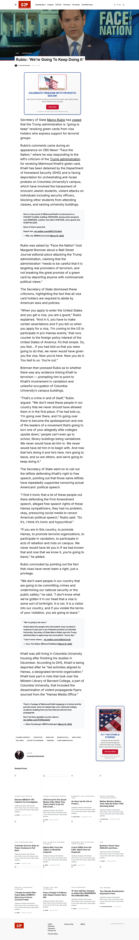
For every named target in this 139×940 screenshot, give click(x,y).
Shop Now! (52, 107)
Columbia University (23, 737)
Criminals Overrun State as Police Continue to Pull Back (27, 848)
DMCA (83, 924)
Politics (74, 798)
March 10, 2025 (65, 724)
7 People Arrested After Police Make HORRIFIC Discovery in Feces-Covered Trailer (25, 896)
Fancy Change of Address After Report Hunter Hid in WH (55, 894)
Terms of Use (68, 924)
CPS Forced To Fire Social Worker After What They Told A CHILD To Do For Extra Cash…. (54, 803)
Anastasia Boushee (35, 756)
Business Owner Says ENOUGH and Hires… (109, 847)
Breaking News (75, 796)
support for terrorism (35, 740)
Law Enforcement (27, 53)
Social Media (60, 842)
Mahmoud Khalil (63, 737)
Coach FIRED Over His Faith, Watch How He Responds (81, 849)
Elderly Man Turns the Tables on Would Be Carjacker (53, 849)
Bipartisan (102, 796)
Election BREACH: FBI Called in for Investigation (26, 801)
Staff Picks (63, 796)
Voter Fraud (28, 796)
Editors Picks (18, 887)
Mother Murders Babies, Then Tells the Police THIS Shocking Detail (111, 803)
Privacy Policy (53, 934)
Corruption (18, 796)
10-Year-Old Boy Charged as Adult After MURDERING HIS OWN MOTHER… (83, 893)
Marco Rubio (56, 120)
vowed (76, 120)
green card (50, 737)
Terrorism (50, 740)
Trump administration (65, 159)
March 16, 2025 (57, 236)
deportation (38, 737)
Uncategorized (47, 844)
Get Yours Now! (110, 751)
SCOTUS (74, 844)
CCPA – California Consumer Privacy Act (52, 927)
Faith (82, 842)
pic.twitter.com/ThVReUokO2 (36, 720)
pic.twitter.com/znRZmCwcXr (57, 639)
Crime (17, 53)
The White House (47, 889)
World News (107, 887)
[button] (16, 5)
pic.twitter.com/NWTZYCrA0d (48, 231)
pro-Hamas (20, 740)
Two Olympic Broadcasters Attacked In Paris (112, 892)
